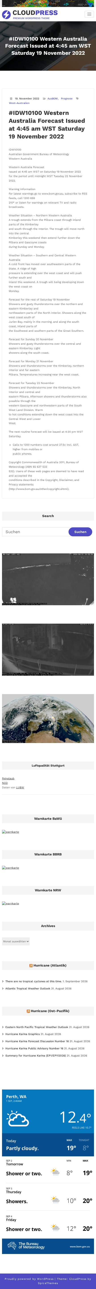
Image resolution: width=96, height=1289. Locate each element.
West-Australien (19, 103)
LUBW (20, 787)
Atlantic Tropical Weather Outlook (27, 988)
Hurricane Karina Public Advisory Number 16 (34, 1048)
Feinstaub (8, 778)
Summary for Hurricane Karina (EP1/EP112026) (35, 1055)
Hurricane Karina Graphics (22, 1034)
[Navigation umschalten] (89, 14)
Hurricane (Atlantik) (50, 965)
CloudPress (77, 1278)
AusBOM (53, 98)
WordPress (45, 1278)
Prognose (67, 98)
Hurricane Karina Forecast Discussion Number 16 (37, 1041)
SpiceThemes (48, 1283)
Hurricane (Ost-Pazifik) (50, 1011)
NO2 (5, 783)
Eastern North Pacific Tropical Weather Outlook (36, 1027)
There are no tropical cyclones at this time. (33, 981)
